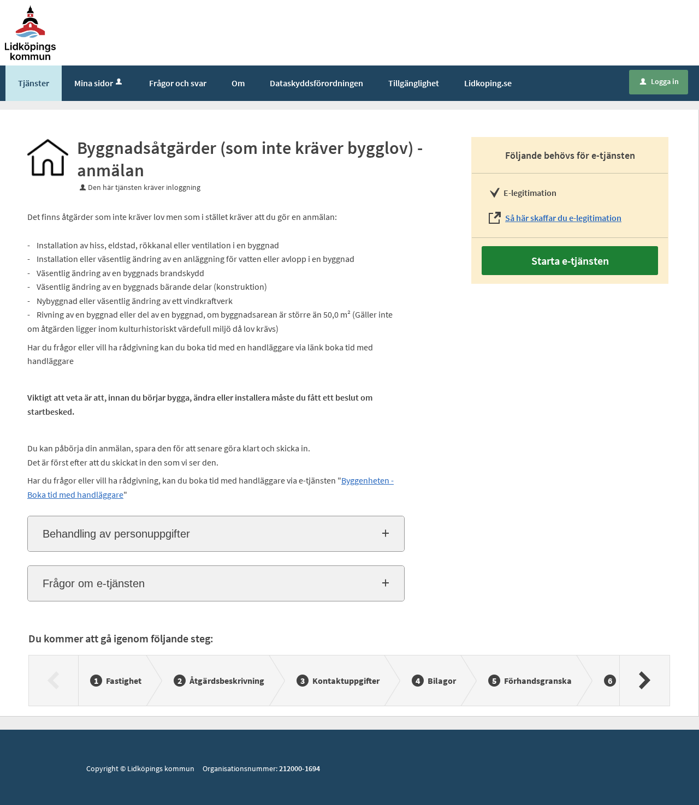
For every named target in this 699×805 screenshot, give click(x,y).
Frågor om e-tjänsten (94, 583)
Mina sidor (93, 82)
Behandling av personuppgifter (116, 534)
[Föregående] (54, 680)
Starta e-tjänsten (570, 260)
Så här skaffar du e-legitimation (563, 217)
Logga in (659, 81)
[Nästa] (644, 680)
